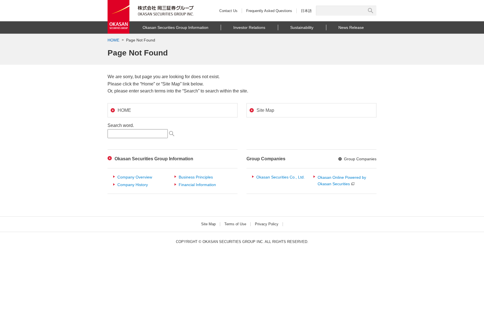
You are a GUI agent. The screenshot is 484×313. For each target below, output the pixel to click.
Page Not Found (140, 40)
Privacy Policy (266, 224)
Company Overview (134, 177)
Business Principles (196, 177)
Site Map (208, 224)
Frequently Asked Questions (269, 11)
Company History (132, 184)
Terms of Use (235, 224)
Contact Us (228, 11)
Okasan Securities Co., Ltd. (280, 177)
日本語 (306, 11)
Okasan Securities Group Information (154, 158)
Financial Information (197, 184)
